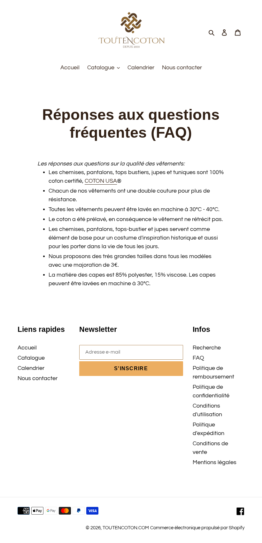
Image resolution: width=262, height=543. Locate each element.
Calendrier (31, 368)
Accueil (27, 348)
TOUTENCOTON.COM (126, 527)
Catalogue (31, 358)
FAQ (198, 358)
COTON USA (101, 181)
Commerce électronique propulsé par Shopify (197, 527)
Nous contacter (38, 378)
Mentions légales (214, 462)
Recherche (207, 348)
